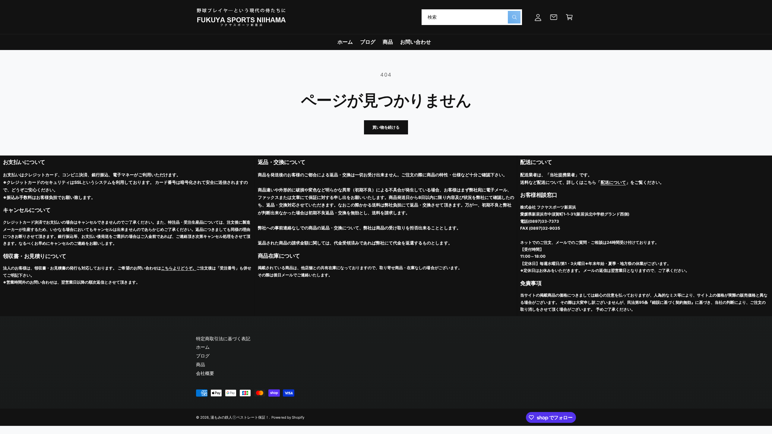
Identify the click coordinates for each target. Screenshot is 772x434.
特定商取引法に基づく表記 (223, 338)
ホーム (203, 347)
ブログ (203, 356)
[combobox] (472, 17)
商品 (200, 364)
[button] (569, 17)
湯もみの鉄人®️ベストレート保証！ (239, 417)
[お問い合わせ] (554, 17)
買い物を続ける (386, 127)
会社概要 (205, 373)
